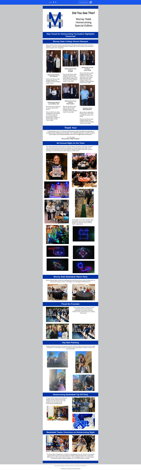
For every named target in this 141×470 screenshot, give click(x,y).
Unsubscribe (63, 468)
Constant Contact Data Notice (73, 468)
